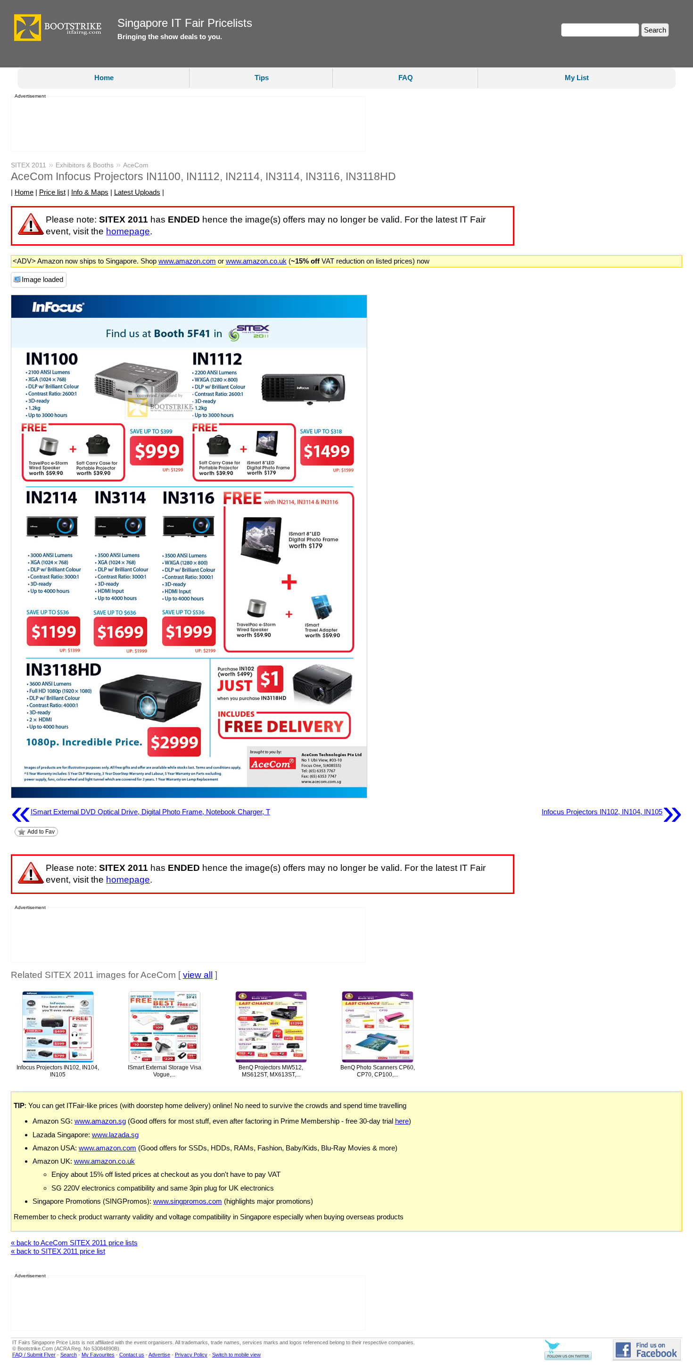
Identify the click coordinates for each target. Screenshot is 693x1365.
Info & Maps (89, 192)
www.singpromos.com (187, 1201)
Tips (262, 78)
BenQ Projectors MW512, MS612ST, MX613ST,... (271, 1071)
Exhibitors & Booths (85, 165)
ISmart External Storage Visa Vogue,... (164, 1071)
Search (68, 1354)
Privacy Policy (191, 1354)
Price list (52, 192)
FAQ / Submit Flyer (34, 1354)
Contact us (131, 1354)
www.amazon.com (187, 261)
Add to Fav (41, 831)
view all (198, 975)
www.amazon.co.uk (256, 261)
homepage (128, 231)
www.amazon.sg (100, 1121)
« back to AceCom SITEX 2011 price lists (74, 1243)
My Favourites (98, 1354)
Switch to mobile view (236, 1354)
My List (577, 78)
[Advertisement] (185, 124)
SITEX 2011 (28, 165)
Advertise (159, 1354)
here (402, 1121)
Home (104, 78)
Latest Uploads (137, 192)
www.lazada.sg (115, 1135)
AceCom (135, 165)
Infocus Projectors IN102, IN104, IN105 (612, 812)
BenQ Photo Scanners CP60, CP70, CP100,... (377, 1071)
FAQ (405, 78)
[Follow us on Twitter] (568, 1358)
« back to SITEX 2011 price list (58, 1251)
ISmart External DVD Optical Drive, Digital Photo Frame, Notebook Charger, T (140, 812)
